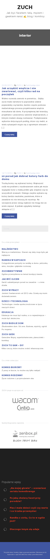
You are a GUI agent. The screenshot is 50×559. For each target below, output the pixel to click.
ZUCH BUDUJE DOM (12, 323)
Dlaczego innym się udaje (24, 529)
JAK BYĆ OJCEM (10, 279)
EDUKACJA (8, 312)
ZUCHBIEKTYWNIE (12, 271)
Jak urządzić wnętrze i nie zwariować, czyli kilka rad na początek (21, 91)
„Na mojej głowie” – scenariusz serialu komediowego (28, 490)
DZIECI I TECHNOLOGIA (15, 301)
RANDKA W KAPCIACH (14, 260)
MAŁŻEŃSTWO (10, 249)
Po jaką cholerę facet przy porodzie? (25, 499)
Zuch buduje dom (33, 85)
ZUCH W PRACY (10, 290)
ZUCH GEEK (8, 334)
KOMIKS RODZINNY (12, 375)
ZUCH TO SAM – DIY (13, 345)
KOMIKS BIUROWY (12, 367)
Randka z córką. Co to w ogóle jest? (27, 519)
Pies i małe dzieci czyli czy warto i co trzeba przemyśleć (29, 509)
